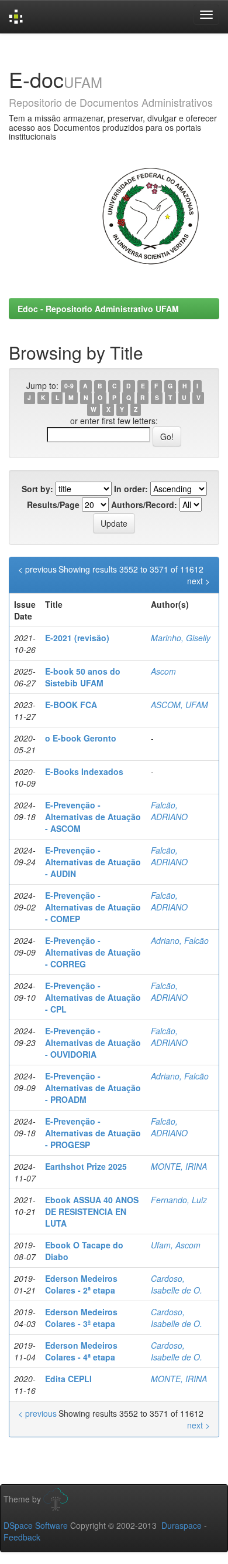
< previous (37, 569)
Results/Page (53, 504)
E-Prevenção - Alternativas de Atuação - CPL (93, 997)
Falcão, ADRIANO (169, 810)
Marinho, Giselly (180, 638)
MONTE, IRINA (179, 1166)
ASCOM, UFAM (179, 704)
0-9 (69, 386)
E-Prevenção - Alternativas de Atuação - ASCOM (93, 816)
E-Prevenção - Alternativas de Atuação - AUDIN (93, 861)
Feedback (22, 1537)
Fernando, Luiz (179, 1200)
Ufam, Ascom (176, 1245)
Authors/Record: (144, 504)
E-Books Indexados (84, 771)
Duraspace (181, 1525)
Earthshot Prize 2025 (86, 1166)
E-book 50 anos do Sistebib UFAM (82, 677)
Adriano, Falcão (180, 940)
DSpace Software (36, 1525)
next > (198, 581)
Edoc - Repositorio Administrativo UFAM (98, 308)
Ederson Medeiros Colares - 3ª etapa (81, 1317)
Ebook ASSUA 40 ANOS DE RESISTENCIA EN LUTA (92, 1211)
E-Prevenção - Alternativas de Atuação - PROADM (93, 1087)
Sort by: (37, 489)
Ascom (163, 671)
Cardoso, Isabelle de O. (176, 1284)
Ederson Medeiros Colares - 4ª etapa (81, 1351)
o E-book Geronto (80, 738)
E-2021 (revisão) (77, 638)
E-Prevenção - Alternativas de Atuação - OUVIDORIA (93, 1042)
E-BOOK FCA (71, 704)
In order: (131, 489)
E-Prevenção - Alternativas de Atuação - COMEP (93, 907)
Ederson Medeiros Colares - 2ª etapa (81, 1284)
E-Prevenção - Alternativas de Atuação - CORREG (93, 952)
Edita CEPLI (68, 1378)
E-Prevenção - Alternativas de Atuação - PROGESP (93, 1132)
